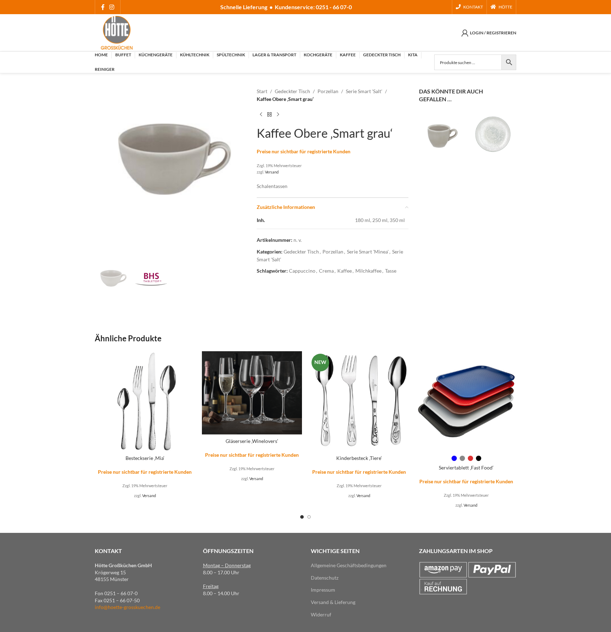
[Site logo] (117, 32)
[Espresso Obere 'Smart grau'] (442, 138)
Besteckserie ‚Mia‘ (145, 458)
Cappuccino (302, 271)
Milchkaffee (368, 271)
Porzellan (328, 91)
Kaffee (344, 271)
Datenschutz (324, 578)
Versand (272, 172)
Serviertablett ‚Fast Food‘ (466, 468)
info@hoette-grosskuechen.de (127, 607)
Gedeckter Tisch (292, 91)
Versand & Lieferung (333, 602)
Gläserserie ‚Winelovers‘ (252, 441)
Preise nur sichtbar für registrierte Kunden (303, 151)
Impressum (323, 590)
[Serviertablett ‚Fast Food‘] (466, 401)
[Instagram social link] (111, 7)
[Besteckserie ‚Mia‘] (145, 401)
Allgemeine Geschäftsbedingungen (348, 565)
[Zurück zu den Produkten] (269, 114)
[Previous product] (261, 114)
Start (262, 91)
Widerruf (321, 614)
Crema (326, 271)
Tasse (390, 271)
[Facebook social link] (103, 7)
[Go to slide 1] (302, 517)
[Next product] (278, 114)
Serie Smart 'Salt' (364, 91)
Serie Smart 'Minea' (368, 252)
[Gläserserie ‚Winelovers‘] (252, 392)
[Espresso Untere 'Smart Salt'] (492, 133)
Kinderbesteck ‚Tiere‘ (359, 458)
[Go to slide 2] (309, 517)
